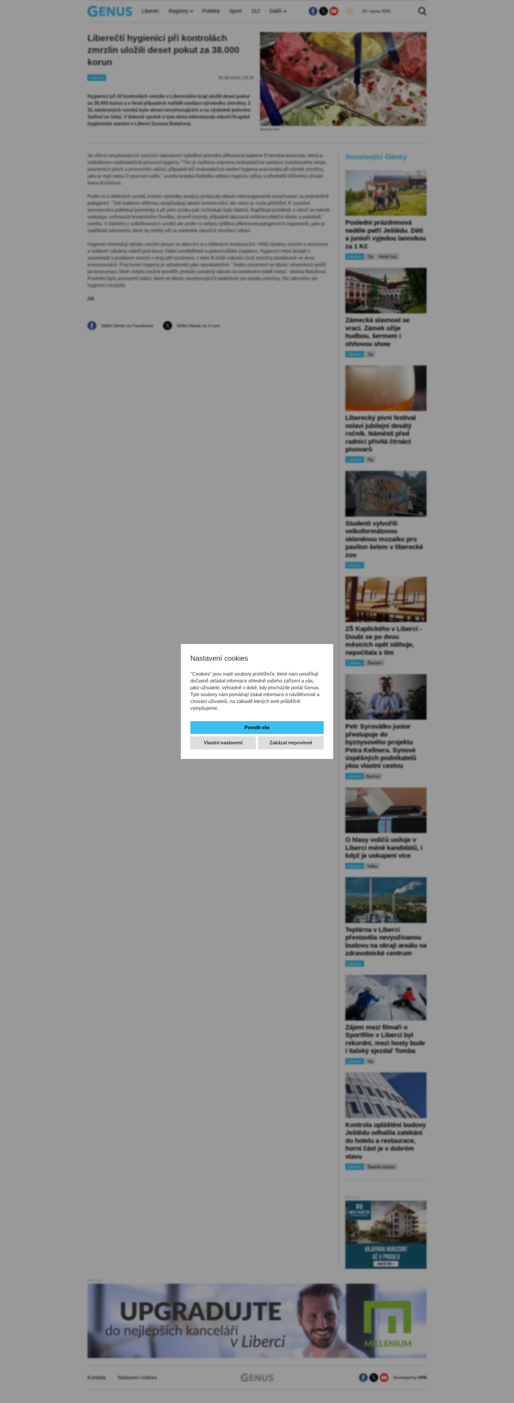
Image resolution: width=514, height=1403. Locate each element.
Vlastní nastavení (223, 742)
